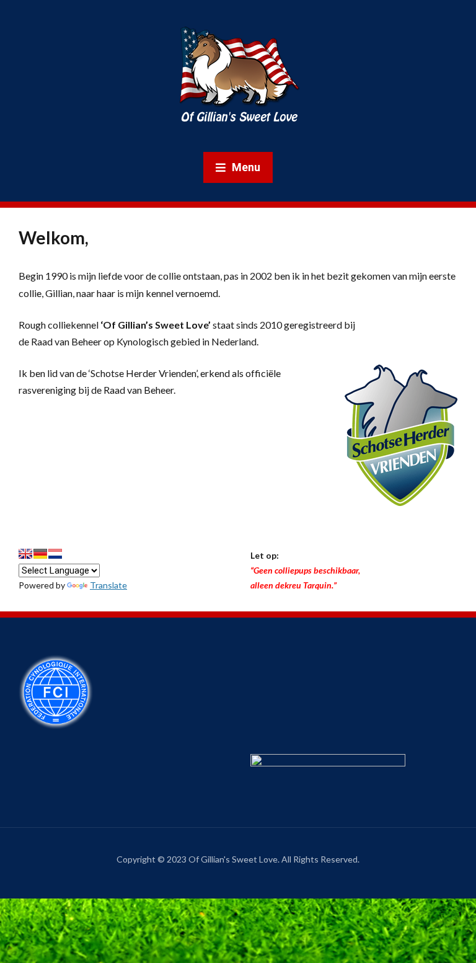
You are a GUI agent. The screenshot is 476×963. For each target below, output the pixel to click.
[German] (40, 554)
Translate (108, 585)
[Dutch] (55, 554)
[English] (25, 554)
